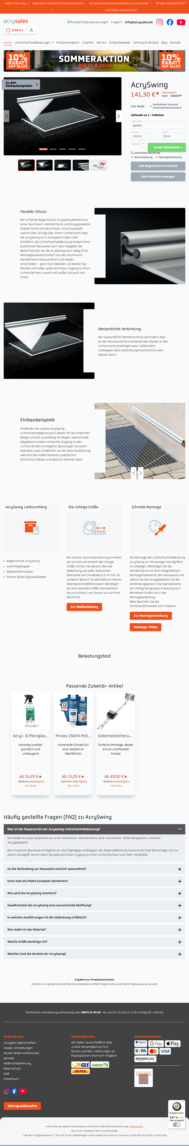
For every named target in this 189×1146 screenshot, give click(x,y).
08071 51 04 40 (91, 1012)
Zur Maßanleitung (84, 607)
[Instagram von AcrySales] (6, 1091)
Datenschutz (12, 1068)
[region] (62, 125)
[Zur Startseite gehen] (16, 21)
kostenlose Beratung (147, 152)
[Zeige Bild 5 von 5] (81, 149)
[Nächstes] (118, 116)
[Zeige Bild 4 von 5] (72, 149)
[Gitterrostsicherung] (115, 743)
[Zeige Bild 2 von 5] (52, 149)
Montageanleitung (170, 157)
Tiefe (165, 132)
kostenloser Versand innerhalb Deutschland (167, 106)
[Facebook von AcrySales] (14, 1091)
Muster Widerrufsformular (21, 1053)
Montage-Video (145, 627)
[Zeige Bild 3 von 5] (62, 149)
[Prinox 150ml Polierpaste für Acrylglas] (73, 743)
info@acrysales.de (139, 22)
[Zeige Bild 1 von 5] (43, 149)
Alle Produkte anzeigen (158, 176)
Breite (136, 132)
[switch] (177, 1124)
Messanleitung (143, 157)
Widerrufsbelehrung (17, 1063)
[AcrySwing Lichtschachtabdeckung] (62, 116)
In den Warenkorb (167, 147)
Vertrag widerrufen (22, 1106)
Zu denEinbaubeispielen (19, 84)
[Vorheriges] (6, 116)
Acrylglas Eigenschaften (20, 1043)
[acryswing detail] (139, 441)
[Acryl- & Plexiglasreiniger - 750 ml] (30, 743)
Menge (136, 144)
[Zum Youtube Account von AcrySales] (181, 22)
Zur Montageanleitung (151, 616)
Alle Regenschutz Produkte (158, 166)
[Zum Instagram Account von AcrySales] (160, 22)
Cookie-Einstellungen (18, 1048)
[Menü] (183, 1102)
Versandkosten (136, 1126)
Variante (137, 121)
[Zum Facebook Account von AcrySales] (170, 22)
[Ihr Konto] (31, 30)
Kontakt (9, 1058)
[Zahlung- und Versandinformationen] (94, 1067)
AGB (6, 1074)
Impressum (11, 1079)
